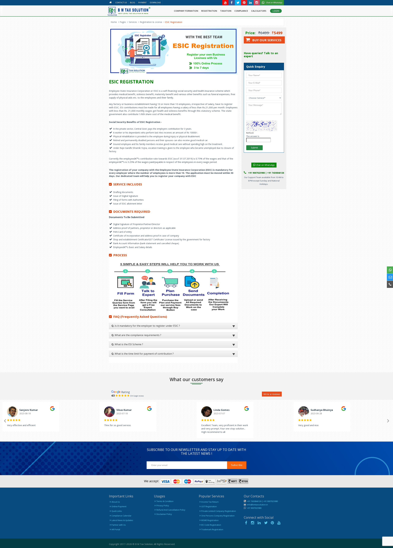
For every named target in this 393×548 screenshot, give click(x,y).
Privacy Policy (162, 505)
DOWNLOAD (155, 2)
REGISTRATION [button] (209, 10)
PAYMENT (142, 2)
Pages (123, 22)
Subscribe (236, 465)
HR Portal (115, 529)
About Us (115, 501)
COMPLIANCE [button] (241, 10)
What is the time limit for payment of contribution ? (142, 353)
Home (114, 22)
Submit (254, 147)
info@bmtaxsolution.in (257, 504)
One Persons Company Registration (218, 515)
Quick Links (116, 511)
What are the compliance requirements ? (136, 335)
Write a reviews (271, 394)
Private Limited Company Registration (218, 511)
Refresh (250, 132)
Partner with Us (118, 524)
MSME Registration (210, 520)
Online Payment (118, 506)
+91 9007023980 (270, 501)
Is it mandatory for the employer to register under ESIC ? (145, 325)
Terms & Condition (164, 501)
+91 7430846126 (254, 501)
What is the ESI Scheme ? (127, 344)
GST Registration (209, 506)
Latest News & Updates (122, 520)
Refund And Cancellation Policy (170, 509)
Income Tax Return (210, 501)
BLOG (132, 2)
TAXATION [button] (225, 10)
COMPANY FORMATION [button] (186, 10)
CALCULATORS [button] (258, 10)
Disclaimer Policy (164, 514)
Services (133, 22)
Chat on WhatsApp (265, 164)
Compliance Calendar (121, 515)
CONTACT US (121, 2)
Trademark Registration (212, 529)
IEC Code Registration (211, 524)
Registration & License (151, 22)
